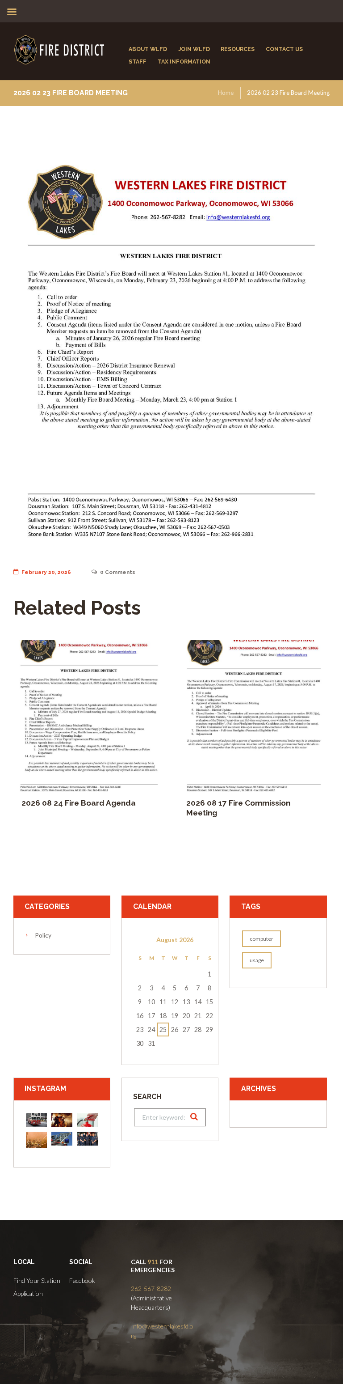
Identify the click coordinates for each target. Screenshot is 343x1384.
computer (261, 938)
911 (152, 1261)
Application (28, 1293)
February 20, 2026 (46, 572)
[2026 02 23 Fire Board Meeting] (171, 351)
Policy (43, 935)
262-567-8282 (151, 1288)
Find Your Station (36, 1280)
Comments (117, 572)
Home (226, 92)
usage (257, 960)
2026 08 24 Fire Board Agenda (78, 802)
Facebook (82, 1280)
